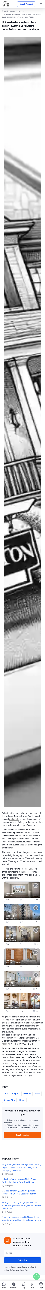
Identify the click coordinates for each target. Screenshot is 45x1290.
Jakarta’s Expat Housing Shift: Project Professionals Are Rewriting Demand (19, 1180)
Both (37, 1093)
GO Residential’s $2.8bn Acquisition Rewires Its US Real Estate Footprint (19, 1192)
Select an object (22, 1135)
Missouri (6, 1044)
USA (6, 1093)
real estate (14, 819)
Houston (13, 985)
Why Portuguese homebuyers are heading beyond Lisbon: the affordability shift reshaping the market (21, 1167)
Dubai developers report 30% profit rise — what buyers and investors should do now (21, 1218)
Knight (15, 1093)
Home (22, 1100)
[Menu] (41, 4)
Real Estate (29, 869)
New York (13, 940)
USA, (8, 896)
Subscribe (22, 1260)
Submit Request (26, 4)
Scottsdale (13, 1007)
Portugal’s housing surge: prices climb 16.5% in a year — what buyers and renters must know (21, 1205)
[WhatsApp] (36, 1276)
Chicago (12, 896)
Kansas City (9, 1100)
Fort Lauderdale (15, 963)
